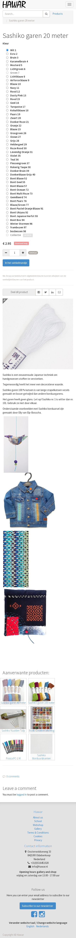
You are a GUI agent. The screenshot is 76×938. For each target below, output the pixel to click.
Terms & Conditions (38, 832)
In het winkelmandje (16, 262)
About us (38, 817)
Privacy (38, 840)
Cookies (38, 836)
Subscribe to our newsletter (38, 906)
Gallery (38, 828)
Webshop (38, 825)
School (38, 821)
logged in (22, 794)
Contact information (38, 846)
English (30, 926)
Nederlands (42, 926)
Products (57, 13)
